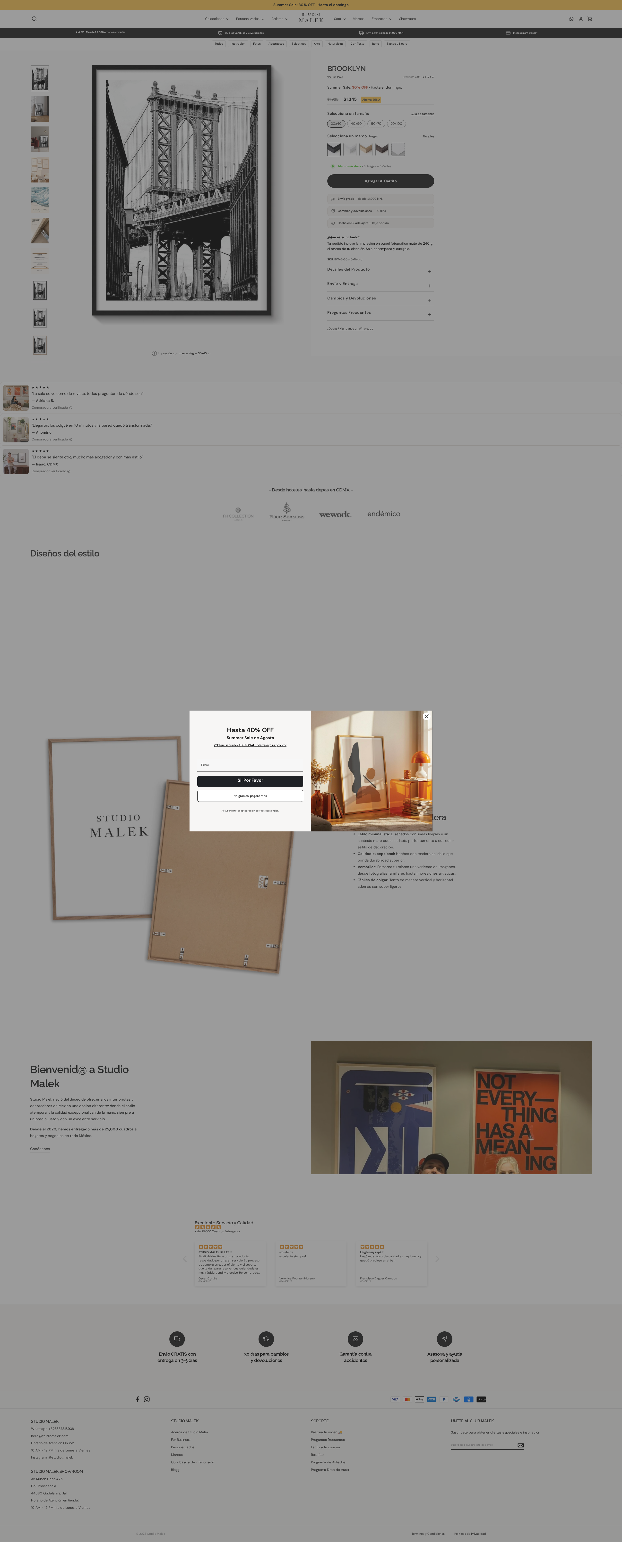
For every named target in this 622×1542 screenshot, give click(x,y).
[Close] (426, 716)
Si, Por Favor (250, 780)
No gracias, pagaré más (250, 796)
